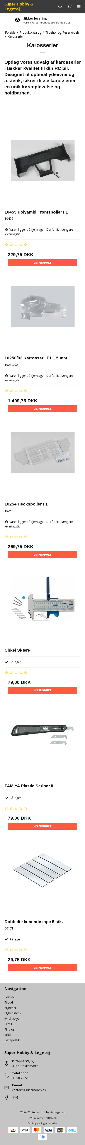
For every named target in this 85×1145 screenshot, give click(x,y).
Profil (8, 1024)
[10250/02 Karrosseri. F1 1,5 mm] (43, 313)
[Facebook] (6, 1098)
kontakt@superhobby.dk (29, 1090)
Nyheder (10, 1008)
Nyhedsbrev (12, 1013)
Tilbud (8, 1002)
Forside (9, 997)
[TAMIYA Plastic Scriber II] (43, 740)
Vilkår (8, 1035)
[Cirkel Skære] (43, 605)
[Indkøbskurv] (69, 6)
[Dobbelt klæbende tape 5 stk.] (43, 876)
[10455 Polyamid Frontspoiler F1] (43, 167)
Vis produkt (43, 263)
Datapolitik (12, 1040)
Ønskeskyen (12, 1018)
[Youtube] (16, 1098)
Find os (9, 1029)
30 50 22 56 (20, 1078)
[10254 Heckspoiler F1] (43, 459)
